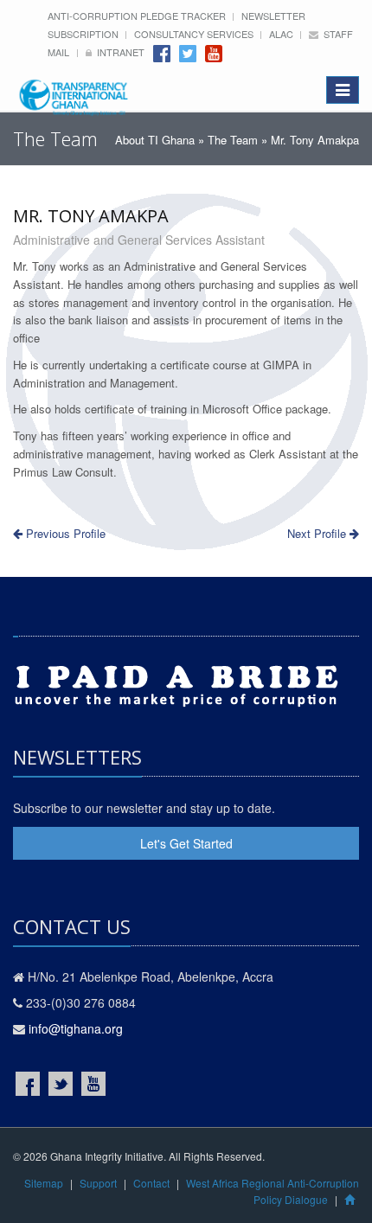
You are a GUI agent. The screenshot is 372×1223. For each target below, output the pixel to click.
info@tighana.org (76, 1028)
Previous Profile (64, 533)
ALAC (282, 34)
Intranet (118, 52)
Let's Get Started (186, 843)
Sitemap (43, 1182)
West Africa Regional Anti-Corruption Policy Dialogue (272, 1191)
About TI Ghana (155, 139)
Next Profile (318, 533)
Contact (151, 1182)
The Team (233, 139)
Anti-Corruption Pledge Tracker (138, 15)
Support (98, 1182)
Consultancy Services (195, 34)
